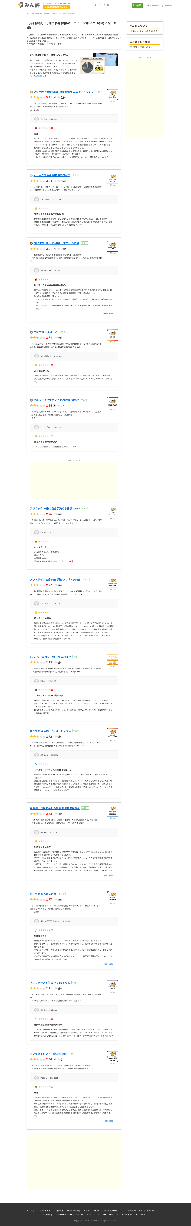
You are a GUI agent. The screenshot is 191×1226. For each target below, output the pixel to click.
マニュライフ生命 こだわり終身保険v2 (56, 400)
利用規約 (46, 1214)
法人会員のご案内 (135, 1210)
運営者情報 (140, 1214)
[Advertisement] (52, 480)
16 (62, 180)
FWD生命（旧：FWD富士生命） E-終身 (56, 243)
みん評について (40, 76)
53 (62, 97)
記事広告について (153, 1210)
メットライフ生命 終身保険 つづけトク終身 (55, 579)
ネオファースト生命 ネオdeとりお (50, 982)
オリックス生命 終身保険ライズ (52, 175)
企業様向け (168, 5)
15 (62, 248)
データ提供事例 (73, 1210)
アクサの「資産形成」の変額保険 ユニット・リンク (64, 92)
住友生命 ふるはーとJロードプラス (50, 731)
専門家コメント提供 (92, 1210)
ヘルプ (29, 1210)
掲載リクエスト (82, 1214)
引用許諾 (59, 1210)
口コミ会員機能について (114, 1210)
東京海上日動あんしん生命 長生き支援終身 (55, 808)
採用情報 (125, 1214)
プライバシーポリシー (63, 1214)
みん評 (29, 5)
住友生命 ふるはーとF (46, 332)
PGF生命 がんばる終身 (43, 894)
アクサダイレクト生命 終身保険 (48, 1054)
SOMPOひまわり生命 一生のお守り (50, 657)
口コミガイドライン (44, 1210)
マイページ (154, 5)
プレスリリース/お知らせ (105, 1214)
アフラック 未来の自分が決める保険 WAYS (55, 508)
